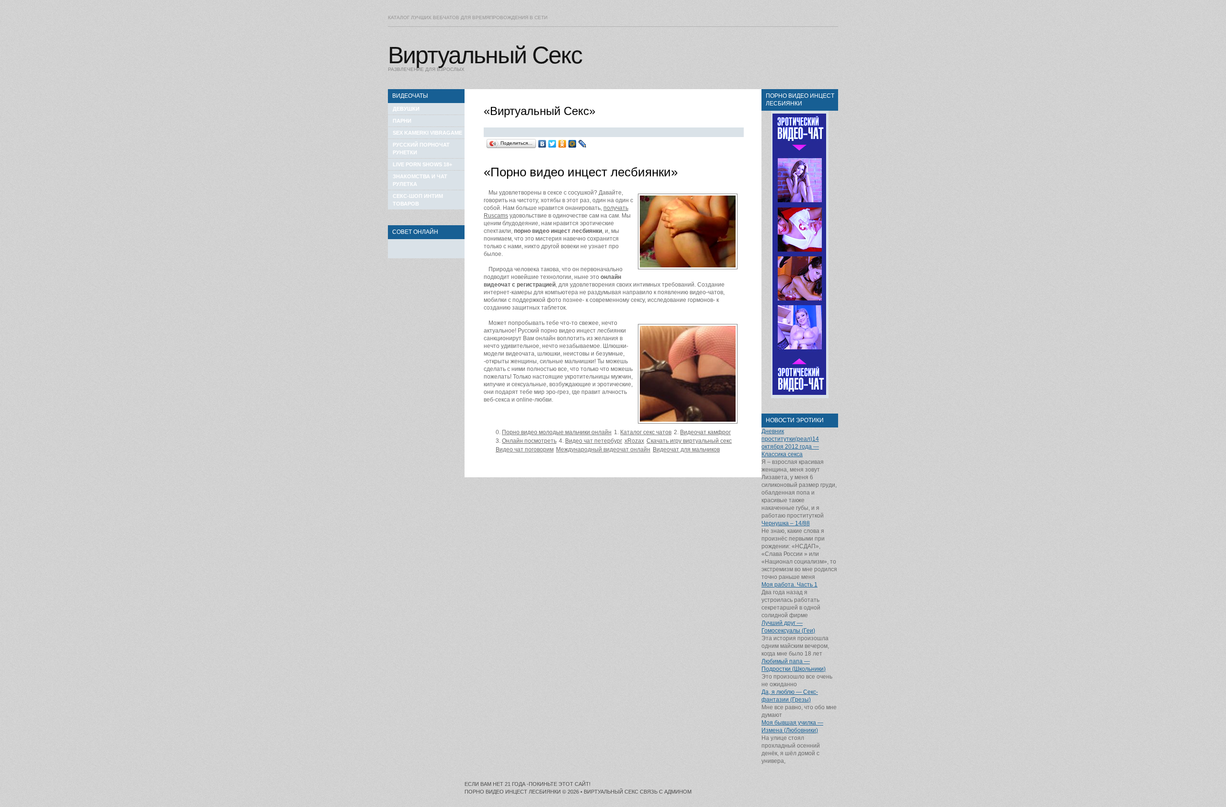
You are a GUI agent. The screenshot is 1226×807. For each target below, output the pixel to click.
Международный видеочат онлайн (603, 449)
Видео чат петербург (593, 441)
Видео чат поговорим (525, 449)
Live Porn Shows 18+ (422, 164)
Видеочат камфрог (705, 432)
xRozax (634, 441)
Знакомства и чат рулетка (420, 180)
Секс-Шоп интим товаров (418, 200)
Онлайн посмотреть (529, 441)
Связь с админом (666, 792)
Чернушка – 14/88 (785, 523)
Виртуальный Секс (485, 55)
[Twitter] (552, 144)
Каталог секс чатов (645, 432)
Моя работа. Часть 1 (789, 584)
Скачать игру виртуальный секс (689, 441)
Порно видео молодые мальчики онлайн (557, 432)
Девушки (406, 109)
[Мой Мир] (573, 144)
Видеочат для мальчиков (686, 449)
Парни (402, 121)
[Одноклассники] (562, 144)
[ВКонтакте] (542, 144)
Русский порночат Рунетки (421, 148)
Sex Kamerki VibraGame (427, 133)
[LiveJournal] (583, 144)
